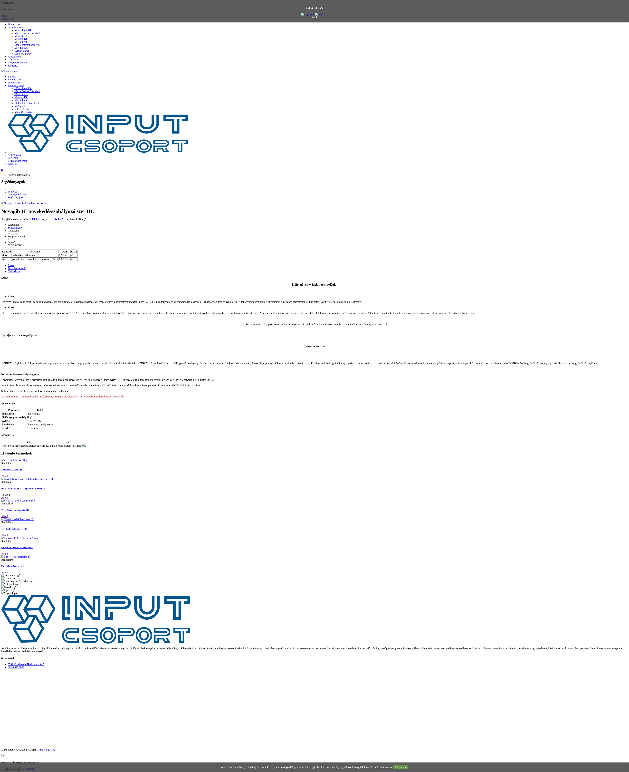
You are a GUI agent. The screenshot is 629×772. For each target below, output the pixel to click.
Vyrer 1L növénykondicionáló (15, 510)
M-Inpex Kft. (21, 39)
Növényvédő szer (17, 194)
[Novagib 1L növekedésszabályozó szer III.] (24, 203)
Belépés (12, 76)
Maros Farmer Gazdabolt (27, 33)
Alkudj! (5, 476)
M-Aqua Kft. (21, 47)
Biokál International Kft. (27, 44)
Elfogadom (400, 767)
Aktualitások (14, 56)
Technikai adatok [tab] (17, 268)
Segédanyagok (15, 197)
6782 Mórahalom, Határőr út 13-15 (26, 664)
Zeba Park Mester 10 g (11, 469)
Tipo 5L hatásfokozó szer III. (14, 529)
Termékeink (14, 24)
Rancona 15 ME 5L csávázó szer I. (17, 547)
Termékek (13, 191)
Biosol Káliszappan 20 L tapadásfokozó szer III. (23, 488)
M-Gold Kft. (21, 41)
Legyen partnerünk (18, 62)
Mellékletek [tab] (14, 271)
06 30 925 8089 (16, 667)
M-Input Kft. (21, 36)
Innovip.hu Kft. (47, 749)
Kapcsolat (13, 65)
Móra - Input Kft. (23, 30)
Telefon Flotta (21, 50)
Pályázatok (13, 59)
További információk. (382, 767)
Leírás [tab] (11, 265)
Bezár (315, 17)
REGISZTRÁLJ (57, 219)
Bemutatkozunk (16, 27)
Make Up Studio (23, 53)
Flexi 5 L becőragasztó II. (13, 566)
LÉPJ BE (35, 219)
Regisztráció (14, 79)
